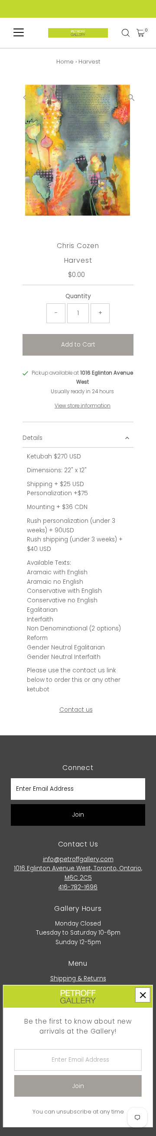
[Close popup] (142, 994)
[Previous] (25, 97)
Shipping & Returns (78, 978)
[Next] (46, 97)
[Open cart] (140, 33)
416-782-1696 (78, 887)
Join (78, 815)
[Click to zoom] (131, 98)
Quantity (78, 296)
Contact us (76, 710)
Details (32, 438)
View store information (82, 406)
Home (65, 61)
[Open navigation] (18, 33)
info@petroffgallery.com (78, 859)
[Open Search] (126, 33)
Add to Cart (78, 344)
